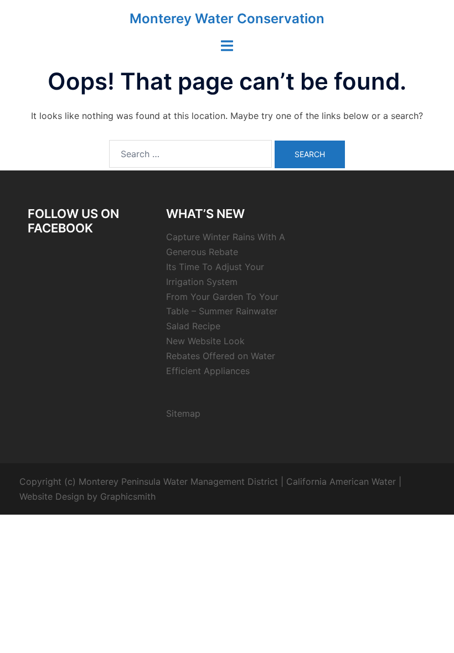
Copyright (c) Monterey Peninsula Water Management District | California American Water (207, 481)
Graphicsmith (128, 496)
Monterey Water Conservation (227, 19)
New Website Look (205, 340)
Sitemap (183, 413)
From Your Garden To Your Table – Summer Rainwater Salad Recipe (222, 311)
